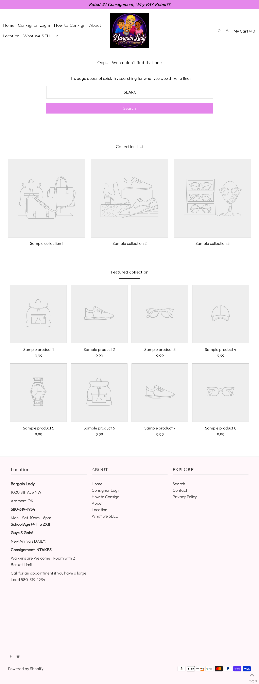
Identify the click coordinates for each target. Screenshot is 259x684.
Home (97, 483)
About (97, 503)
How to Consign (105, 496)
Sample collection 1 (46, 243)
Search (179, 483)
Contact (180, 490)
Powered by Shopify (26, 668)
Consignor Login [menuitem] (34, 25)
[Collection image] (46, 233)
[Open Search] (219, 30)
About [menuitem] (95, 25)
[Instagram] (18, 656)
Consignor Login (106, 490)
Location (99, 509)
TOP (252, 679)
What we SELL (105, 516)
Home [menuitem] (8, 25)
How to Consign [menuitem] (70, 25)
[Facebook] (11, 656)
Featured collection (130, 272)
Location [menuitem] (11, 36)
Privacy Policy (185, 496)
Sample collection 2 (130, 243)
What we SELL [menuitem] (37, 36)
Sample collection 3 (212, 243)
